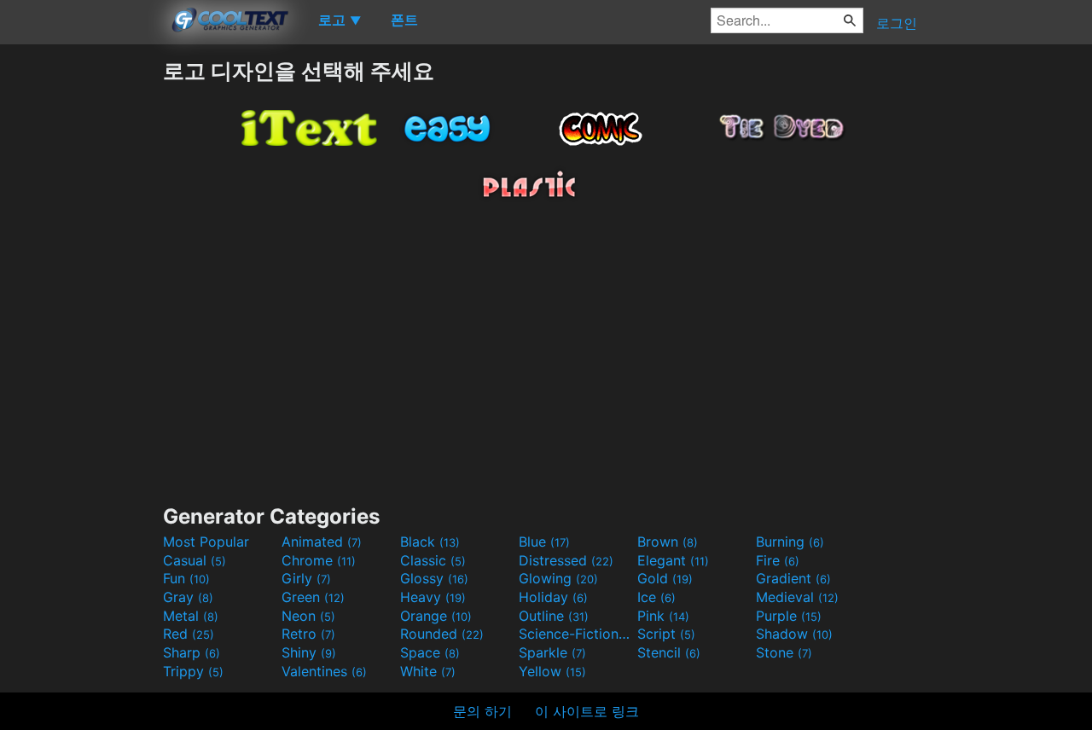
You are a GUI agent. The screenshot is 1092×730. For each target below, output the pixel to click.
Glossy (434, 578)
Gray (188, 596)
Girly (306, 578)
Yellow (552, 671)
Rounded (442, 633)
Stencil (668, 652)
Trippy (193, 671)
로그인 (896, 23)
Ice (656, 596)
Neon (308, 615)
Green (313, 596)
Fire (777, 560)
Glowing (558, 578)
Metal (190, 615)
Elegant (673, 560)
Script (666, 633)
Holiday (553, 596)
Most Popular (206, 541)
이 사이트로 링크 (587, 711)
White (428, 671)
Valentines (324, 671)
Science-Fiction (576, 633)
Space (430, 652)
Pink (663, 615)
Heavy (433, 596)
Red (188, 633)
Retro (308, 633)
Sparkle (552, 652)
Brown (667, 541)
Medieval (797, 596)
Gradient (793, 578)
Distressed (566, 560)
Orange (436, 615)
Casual (194, 560)
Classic (433, 560)
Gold (665, 578)
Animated (322, 541)
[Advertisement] (81, 313)
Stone (784, 652)
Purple (789, 615)
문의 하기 (482, 711)
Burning (790, 541)
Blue (544, 541)
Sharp (191, 652)
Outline (554, 615)
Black (430, 541)
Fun (186, 578)
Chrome (319, 560)
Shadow (794, 633)
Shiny (309, 652)
